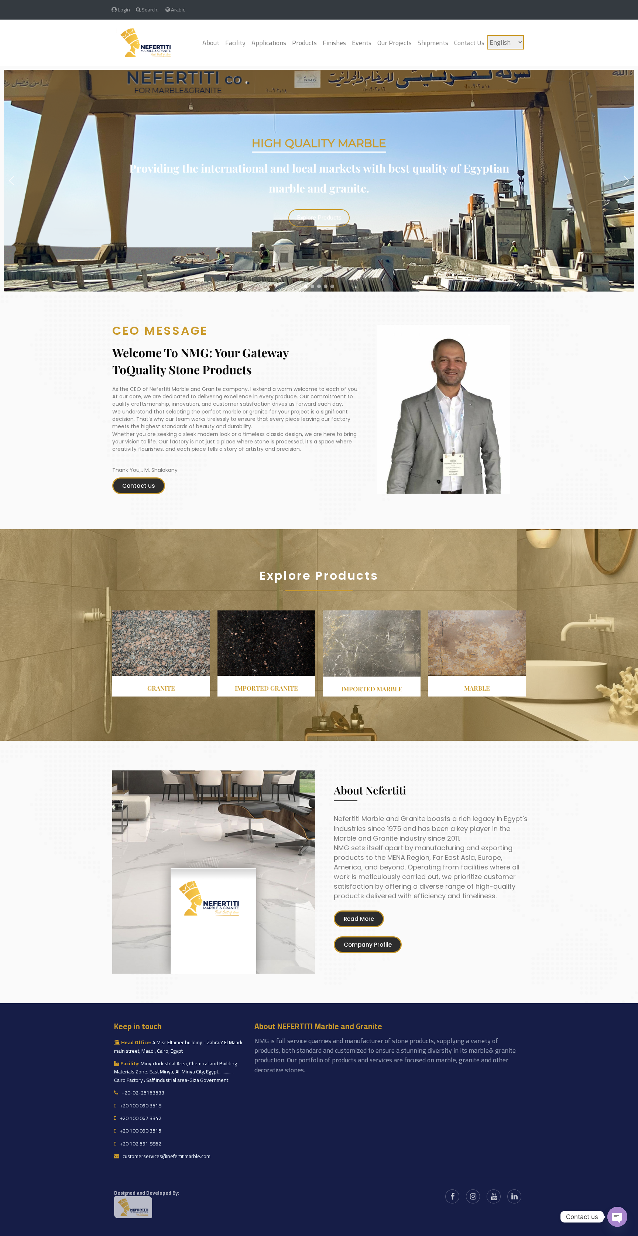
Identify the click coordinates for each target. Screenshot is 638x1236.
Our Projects (394, 43)
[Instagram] (473, 1196)
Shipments (433, 43)
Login (123, 9)
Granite (161, 688)
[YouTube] (493, 1196)
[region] (319, 181)
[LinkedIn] (514, 1196)
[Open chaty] (617, 1217)
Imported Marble (371, 689)
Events (361, 43)
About (210, 43)
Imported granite (266, 688)
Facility (235, 43)
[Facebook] (452, 1196)
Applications (268, 43)
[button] (11, 181)
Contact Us (469, 43)
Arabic (177, 9)
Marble (477, 688)
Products (304, 43)
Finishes (334, 43)
